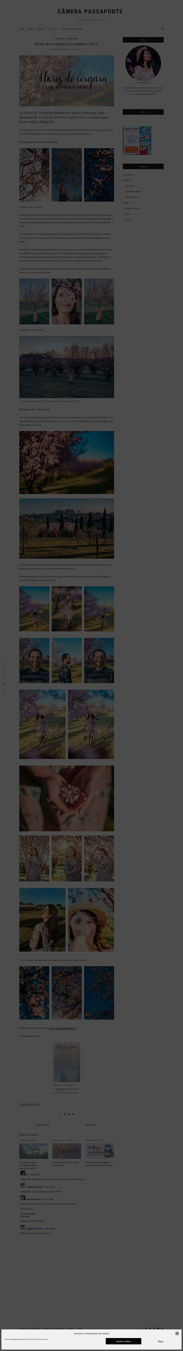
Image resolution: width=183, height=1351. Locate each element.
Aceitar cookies (123, 1341)
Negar (161, 1341)
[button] (177, 1333)
